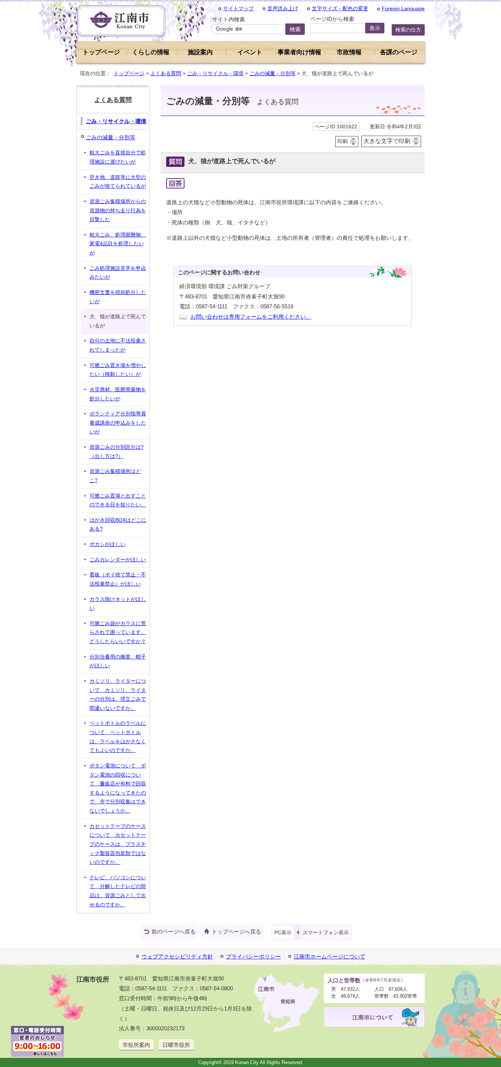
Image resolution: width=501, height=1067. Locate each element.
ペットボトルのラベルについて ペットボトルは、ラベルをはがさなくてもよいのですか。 (117, 736)
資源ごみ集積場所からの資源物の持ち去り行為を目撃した (117, 210)
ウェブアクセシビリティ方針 (177, 956)
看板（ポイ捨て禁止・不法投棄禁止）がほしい (117, 579)
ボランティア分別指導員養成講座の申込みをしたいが (117, 422)
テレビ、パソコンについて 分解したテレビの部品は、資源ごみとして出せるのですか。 (117, 891)
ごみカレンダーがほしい (117, 559)
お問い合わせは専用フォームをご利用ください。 (250, 317)
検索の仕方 (408, 30)
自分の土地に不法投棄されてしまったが (117, 345)
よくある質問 (165, 73)
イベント (249, 52)
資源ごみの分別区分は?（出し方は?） (116, 451)
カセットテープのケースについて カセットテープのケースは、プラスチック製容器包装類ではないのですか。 (117, 844)
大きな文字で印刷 (386, 141)
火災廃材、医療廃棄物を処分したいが (117, 394)
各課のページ (398, 52)
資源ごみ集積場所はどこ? (115, 476)
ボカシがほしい (107, 544)
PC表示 (283, 932)
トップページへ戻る (236, 931)
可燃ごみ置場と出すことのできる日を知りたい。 (117, 500)
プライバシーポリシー (253, 956)
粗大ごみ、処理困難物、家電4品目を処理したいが (117, 244)
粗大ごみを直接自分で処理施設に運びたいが (117, 157)
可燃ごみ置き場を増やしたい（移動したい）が (117, 370)
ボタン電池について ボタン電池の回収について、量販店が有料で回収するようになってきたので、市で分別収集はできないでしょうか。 (117, 788)
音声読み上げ (282, 8)
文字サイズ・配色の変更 (340, 8)
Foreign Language (403, 8)
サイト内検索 (228, 19)
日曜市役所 (176, 1045)
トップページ (101, 52)
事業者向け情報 (299, 52)
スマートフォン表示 (326, 932)
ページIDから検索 (332, 19)
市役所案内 (136, 1045)
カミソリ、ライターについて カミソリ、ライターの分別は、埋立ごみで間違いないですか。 (117, 694)
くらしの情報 (150, 52)
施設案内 (200, 52)
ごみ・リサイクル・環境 (215, 73)
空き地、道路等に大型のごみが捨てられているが (117, 182)
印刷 (342, 141)
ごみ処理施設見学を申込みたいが (117, 272)
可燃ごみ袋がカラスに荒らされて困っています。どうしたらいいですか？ (117, 632)
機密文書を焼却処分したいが (117, 297)
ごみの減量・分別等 (272, 73)
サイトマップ (238, 8)
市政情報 (349, 52)
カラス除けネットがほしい (117, 604)
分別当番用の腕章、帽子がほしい (117, 661)
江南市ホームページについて (329, 956)
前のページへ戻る (173, 931)
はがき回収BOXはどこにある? (117, 524)
